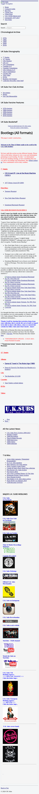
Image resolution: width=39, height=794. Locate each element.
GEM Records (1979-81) (15, 482)
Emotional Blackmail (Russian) (14, 205)
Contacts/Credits (10, 9)
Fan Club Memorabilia (10, 96)
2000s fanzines (7, 114)
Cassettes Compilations (10, 68)
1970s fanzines (7, 108)
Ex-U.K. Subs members (14, 463)
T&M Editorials (12, 443)
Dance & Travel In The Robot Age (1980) (20, 363)
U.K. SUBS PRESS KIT (13, 16)
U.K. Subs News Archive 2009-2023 (18, 433)
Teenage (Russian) (10, 191)
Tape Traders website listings (14, 383)
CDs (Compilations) (9, 72)
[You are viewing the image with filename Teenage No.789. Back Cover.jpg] (21, 300)
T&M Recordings (12, 436)
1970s (5, 38)
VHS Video (6, 75)
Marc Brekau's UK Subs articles (17, 464)
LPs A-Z (5, 63)
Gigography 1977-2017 (12, 18)
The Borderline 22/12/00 (12, 376)
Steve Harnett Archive (14, 477)
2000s (5, 43)
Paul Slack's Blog (12, 472)
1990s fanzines (7, 112)
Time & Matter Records (14, 438)
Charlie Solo (9, 12)
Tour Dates (8, 20)
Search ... (4, 28)
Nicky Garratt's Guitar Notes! (16, 466)
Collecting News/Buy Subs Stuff (13, 81)
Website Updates (12, 434)
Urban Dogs (9, 14)
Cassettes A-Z (7, 66)
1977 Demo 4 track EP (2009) (14, 183)
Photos (5, 94)
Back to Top (5, 788)
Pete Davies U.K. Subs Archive (17, 470)
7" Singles (6, 57)
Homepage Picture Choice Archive (18, 475)
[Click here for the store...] (10, 578)
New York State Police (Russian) (15, 198)
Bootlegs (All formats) (10, 79)
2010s (5, 45)
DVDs (5, 77)
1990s (5, 41)
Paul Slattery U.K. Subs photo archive (19, 479)
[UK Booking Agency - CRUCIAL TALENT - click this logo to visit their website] (10, 695)
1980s (5, 40)
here (2, 335)
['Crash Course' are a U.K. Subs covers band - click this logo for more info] (10, 761)
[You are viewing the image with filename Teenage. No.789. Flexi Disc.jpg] (21, 304)
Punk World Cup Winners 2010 (17, 481)
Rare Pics (8, 11)
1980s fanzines (7, 110)
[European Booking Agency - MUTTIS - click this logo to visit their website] (10, 721)
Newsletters (6, 93)
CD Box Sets (7, 73)
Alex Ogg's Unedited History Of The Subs (20, 473)
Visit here (9, 333)
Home (7, 7)
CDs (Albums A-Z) (9, 70)
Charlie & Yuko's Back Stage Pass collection (21, 468)
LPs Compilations (8, 64)
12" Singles (6, 59)
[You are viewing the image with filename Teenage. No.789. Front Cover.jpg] (21, 307)
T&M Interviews (12, 440)
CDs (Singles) (7, 61)
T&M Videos (11, 442)
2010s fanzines (7, 115)
